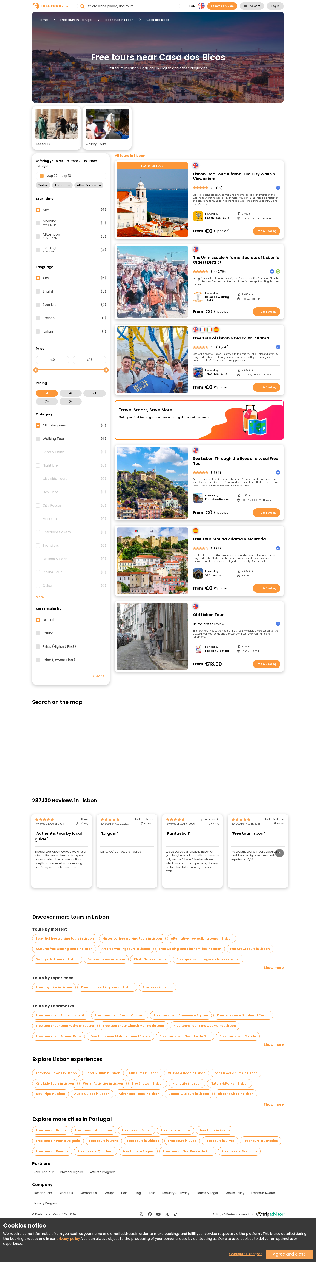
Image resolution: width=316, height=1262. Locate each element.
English (74, 291)
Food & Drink (74, 452)
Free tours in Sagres (138, 1151)
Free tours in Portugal (76, 20)
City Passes (74, 505)
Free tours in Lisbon (119, 20)
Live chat (254, 6)
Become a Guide (222, 6)
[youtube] (158, 1214)
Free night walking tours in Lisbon (107, 987)
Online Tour (74, 572)
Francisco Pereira (217, 499)
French (74, 318)
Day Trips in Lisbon (50, 1094)
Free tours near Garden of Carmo (243, 1015)
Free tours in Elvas (182, 1141)
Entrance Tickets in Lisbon (56, 1073)
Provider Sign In (71, 1172)
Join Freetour (44, 1172)
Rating (48, 633)
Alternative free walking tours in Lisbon (201, 938)
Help (124, 1193)
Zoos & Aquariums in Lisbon (236, 1073)
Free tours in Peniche (52, 1151)
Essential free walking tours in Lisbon (65, 938)
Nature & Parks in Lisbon (230, 1083)
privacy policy (68, 1238)
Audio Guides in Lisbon (92, 1094)
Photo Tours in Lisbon (151, 959)
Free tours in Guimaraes (94, 1130)
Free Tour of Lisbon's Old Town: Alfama (231, 338)
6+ (71, 401)
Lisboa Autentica (217, 650)
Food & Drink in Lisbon (103, 1073)
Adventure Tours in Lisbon (139, 1094)
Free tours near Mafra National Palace (120, 1036)
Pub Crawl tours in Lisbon (250, 949)
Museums (74, 519)
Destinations (43, 1193)
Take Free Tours (216, 374)
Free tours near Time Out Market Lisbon (205, 1026)
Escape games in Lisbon (106, 959)
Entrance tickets (74, 532)
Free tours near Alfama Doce (58, 1036)
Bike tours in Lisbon (158, 987)
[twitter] (167, 1214)
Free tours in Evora (103, 1141)
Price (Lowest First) (59, 660)
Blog (138, 1193)
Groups (109, 1193)
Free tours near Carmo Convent (120, 1015)
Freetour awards (263, 1193)
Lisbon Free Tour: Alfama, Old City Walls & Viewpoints (234, 176)
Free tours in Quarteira (96, 1151)
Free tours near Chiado (238, 1036)
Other (74, 586)
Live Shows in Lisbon (147, 1083)
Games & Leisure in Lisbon (188, 1094)
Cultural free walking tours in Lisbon (64, 949)
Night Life (74, 465)
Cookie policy (234, 1193)
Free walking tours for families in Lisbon (190, 949)
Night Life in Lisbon (187, 1083)
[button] (56, 128)
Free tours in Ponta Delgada (58, 1141)
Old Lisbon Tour (208, 614)
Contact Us (88, 1193)
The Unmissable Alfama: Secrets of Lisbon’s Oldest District (236, 260)
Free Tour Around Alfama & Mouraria (229, 539)
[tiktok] (175, 1214)
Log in (275, 6)
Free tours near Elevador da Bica (185, 1036)
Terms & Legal (207, 1193)
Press (151, 1193)
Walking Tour (74, 439)
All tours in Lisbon (130, 155)
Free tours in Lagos (175, 1130)
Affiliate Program (102, 1172)
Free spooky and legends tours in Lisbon (208, 959)
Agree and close (289, 1254)
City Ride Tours (74, 479)
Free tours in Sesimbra (239, 1151)
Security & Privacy (175, 1193)
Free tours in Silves (220, 1141)
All (46, 393)
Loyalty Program (46, 1203)
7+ (47, 401)
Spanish (74, 305)
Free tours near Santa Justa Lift (61, 1015)
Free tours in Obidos (143, 1141)
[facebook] (149, 1214)
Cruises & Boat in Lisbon (186, 1073)
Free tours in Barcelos (261, 1141)
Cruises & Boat (74, 559)
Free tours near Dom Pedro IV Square (65, 1026)
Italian (74, 331)
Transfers (74, 545)
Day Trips (74, 492)
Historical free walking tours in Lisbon (132, 938)
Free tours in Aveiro (214, 1130)
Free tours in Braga (51, 1130)
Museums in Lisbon (144, 1073)
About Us (66, 1193)
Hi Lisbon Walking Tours (217, 299)
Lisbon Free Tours (217, 217)
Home (43, 20)
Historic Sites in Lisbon (235, 1094)
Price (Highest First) (59, 646)
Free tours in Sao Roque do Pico (188, 1151)
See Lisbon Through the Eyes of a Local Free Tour (235, 461)
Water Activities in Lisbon (103, 1083)
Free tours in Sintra (137, 1130)
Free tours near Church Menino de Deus (134, 1026)
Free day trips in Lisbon (54, 987)
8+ (95, 393)
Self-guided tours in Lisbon (57, 959)
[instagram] (141, 1214)
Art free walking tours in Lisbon (125, 949)
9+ (71, 393)
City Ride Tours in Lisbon (55, 1083)
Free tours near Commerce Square (181, 1015)
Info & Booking (267, 231)
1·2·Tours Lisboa (215, 575)
